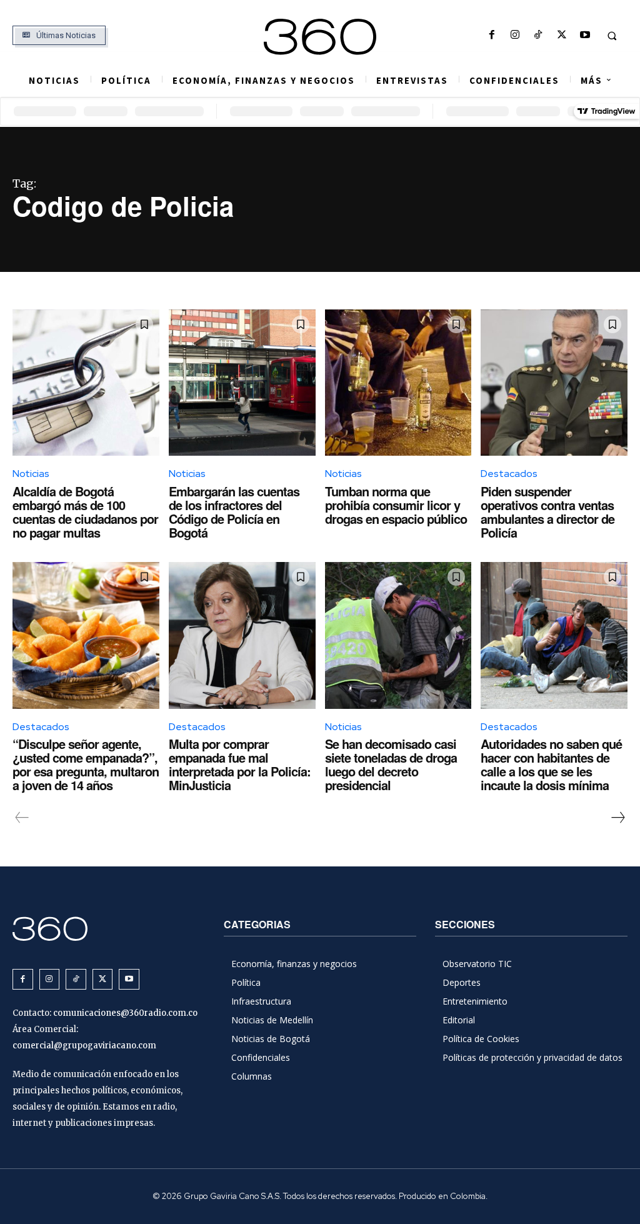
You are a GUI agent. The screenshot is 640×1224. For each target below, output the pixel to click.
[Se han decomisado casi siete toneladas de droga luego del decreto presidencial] (398, 635)
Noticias (30, 473)
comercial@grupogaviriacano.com (84, 1045)
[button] (612, 35)
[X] (561, 35)
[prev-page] (22, 817)
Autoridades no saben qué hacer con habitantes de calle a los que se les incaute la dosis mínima (551, 764)
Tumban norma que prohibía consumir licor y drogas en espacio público (396, 505)
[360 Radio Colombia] (320, 37)
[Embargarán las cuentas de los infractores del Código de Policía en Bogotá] (242, 382)
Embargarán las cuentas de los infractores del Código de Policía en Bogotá (234, 511)
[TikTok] (538, 35)
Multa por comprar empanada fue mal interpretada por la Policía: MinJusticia (240, 764)
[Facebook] (491, 35)
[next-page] (618, 817)
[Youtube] (584, 35)
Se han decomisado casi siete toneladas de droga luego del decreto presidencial (391, 764)
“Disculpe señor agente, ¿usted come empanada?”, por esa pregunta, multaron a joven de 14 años (85, 764)
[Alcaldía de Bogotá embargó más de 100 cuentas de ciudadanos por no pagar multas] (85, 382)
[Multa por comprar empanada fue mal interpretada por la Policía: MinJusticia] (242, 635)
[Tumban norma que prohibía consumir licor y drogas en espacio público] (398, 382)
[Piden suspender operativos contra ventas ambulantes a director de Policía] (554, 382)
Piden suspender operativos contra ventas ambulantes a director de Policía (547, 511)
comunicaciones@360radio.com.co (125, 1013)
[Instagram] (515, 35)
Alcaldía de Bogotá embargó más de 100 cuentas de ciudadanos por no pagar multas (85, 511)
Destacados (509, 473)
